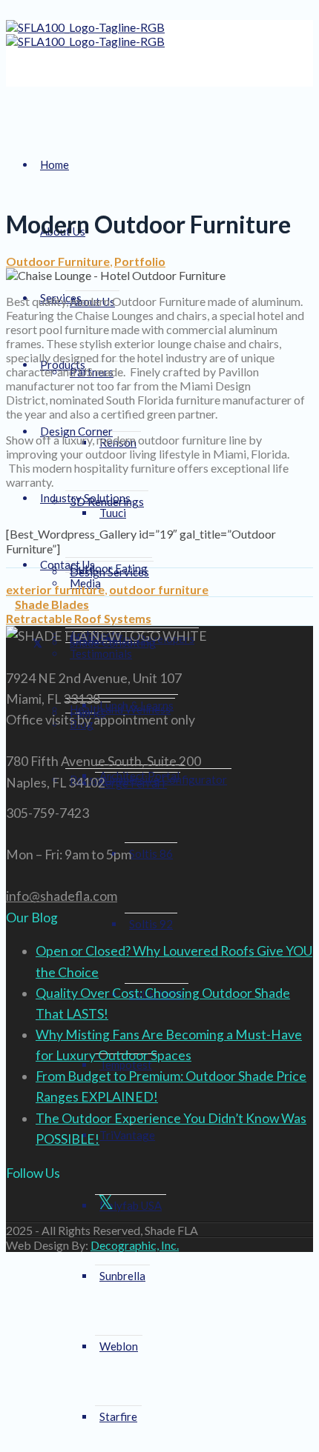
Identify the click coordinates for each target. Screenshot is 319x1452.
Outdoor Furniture (58, 261)
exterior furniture (55, 589)
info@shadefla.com (61, 896)
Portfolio (139, 261)
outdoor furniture (158, 589)
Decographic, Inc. (135, 1245)
